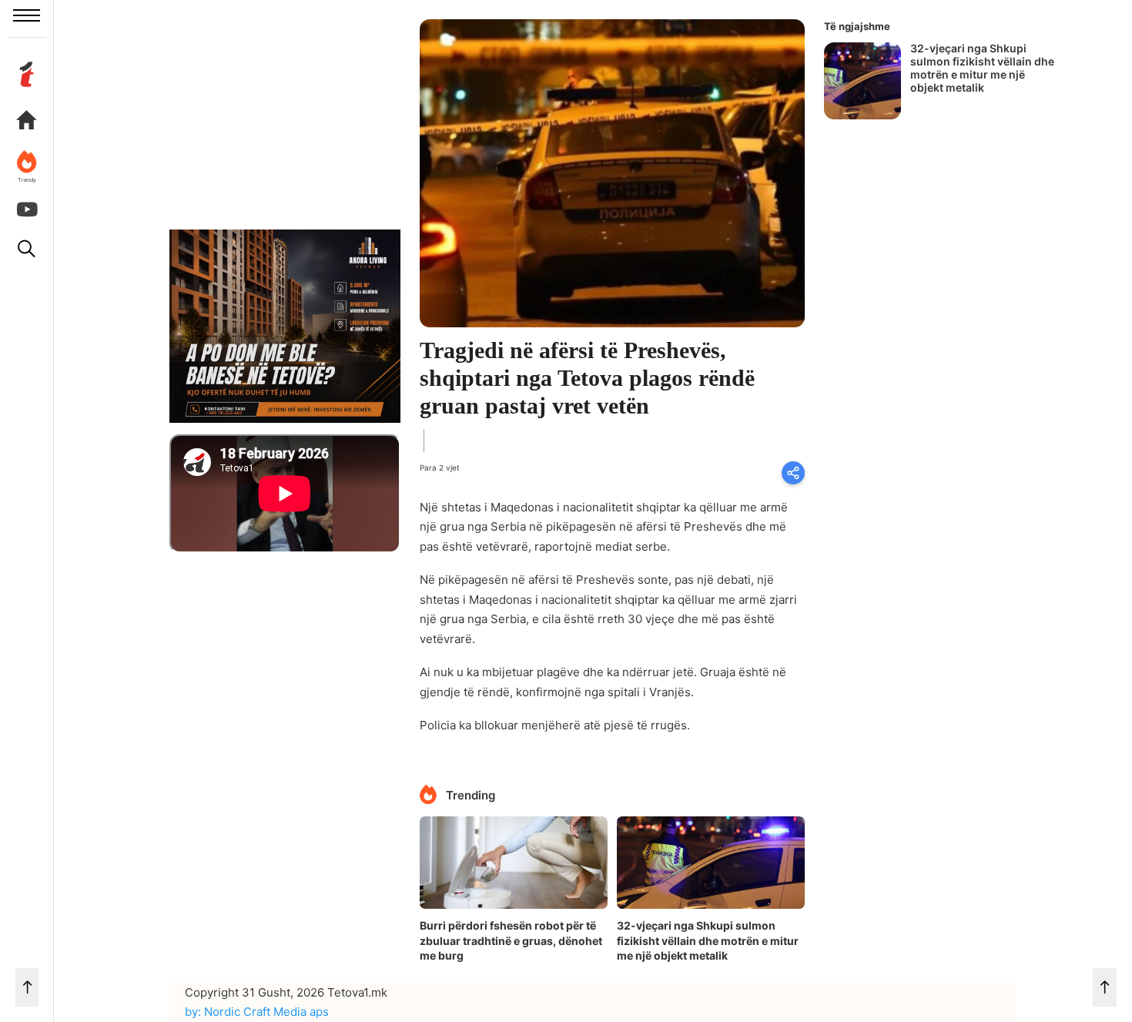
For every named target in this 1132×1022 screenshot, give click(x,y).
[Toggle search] (27, 248)
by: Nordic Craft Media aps (257, 1011)
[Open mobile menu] (26, 15)
